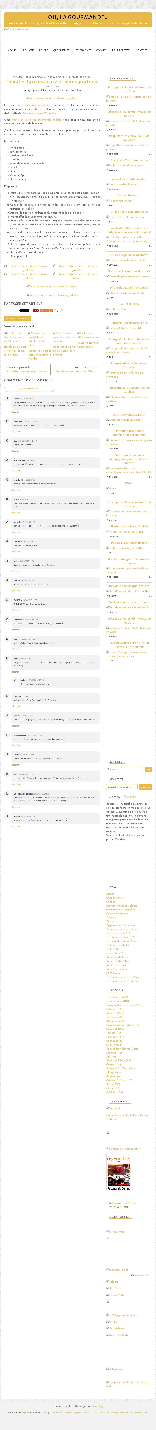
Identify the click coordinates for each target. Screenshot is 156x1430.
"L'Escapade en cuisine (36, 105)
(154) (115, 1037)
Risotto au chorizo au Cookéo (129, 526)
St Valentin (113, 973)
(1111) (117, 1001)
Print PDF (121, 1207)
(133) (114, 1045)
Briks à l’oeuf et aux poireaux (129, 212)
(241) (114, 1017)
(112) (113, 1072)
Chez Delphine (115, 898)
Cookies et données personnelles (114, 1413)
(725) (123, 1005)
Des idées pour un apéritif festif (129, 602)
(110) (119, 1080)
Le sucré (28, 50)
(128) (115, 1053)
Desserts (111, 917)
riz (68, 77)
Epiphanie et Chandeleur (121, 925)
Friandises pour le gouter (121, 929)
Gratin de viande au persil (129, 414)
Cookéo (101, 50)
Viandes (18, 77)
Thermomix (83, 50)
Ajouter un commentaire (29, 389)
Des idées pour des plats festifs (129, 586)
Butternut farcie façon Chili (129, 323)
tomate (40, 77)
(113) (113, 1064)
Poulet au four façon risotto (129, 543)
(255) (115, 1009)
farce (50, 77)
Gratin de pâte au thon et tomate (129, 271)
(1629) (117, 997)
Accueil (13, 50)
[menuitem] (13, 50)
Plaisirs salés (81, 77)
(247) (115, 1013)
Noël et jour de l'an (118, 945)
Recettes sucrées (116, 969)
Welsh (129, 483)
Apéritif (111, 894)
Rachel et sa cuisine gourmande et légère (38, 120)
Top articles (57, 1413)
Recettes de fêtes (117, 961)
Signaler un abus (81, 1413)
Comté (60, 77)
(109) (114, 1092)
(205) (115, 1021)
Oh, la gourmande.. (78, 17)
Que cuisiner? (62, 50)
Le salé (43, 50)
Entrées (111, 921)
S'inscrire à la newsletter (18, 319)
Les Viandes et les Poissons (123, 941)
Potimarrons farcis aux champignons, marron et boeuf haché (129, 459)
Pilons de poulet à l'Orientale (129, 287)
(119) (111, 1057)
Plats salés (112, 949)
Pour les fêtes (121, 50)
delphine (131, 835)
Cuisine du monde (117, 913)
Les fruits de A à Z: (118, 933)
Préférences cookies (139, 1413)
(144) (114, 1041)
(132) (122, 1049)
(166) (115, 1029)
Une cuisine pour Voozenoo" (40, 113)
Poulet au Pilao (129, 304)
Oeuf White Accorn (129, 195)
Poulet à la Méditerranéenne (129, 160)
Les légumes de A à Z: (120, 937)
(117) (118, 1060)
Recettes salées (116, 965)
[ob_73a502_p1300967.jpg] (52, 98)
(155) (114, 1033)
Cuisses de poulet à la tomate (129, 255)
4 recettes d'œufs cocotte (129, 179)
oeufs (29, 77)
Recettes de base (117, 957)
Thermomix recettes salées (122, 977)
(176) (123, 1025)
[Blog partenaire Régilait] (119, 1261)
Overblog (97, 1406)
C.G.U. (94, 1413)
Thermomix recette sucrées (122, 981)
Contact (142, 50)
